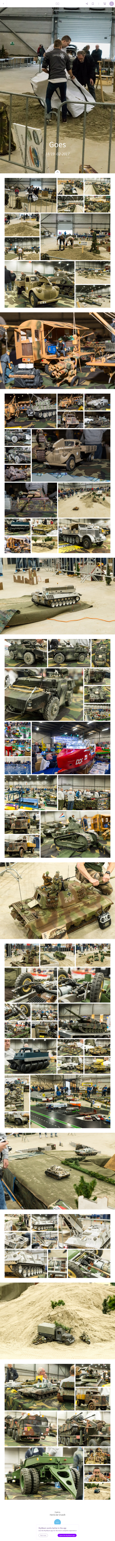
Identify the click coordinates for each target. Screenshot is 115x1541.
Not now (43, 1535)
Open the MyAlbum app (67, 1535)
